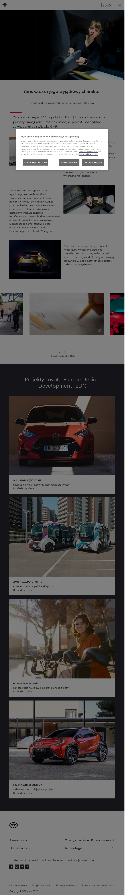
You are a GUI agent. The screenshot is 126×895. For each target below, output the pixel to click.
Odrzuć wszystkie (69, 162)
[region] (62, 149)
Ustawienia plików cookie (35, 162)
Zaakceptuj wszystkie (93, 162)
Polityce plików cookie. (89, 154)
